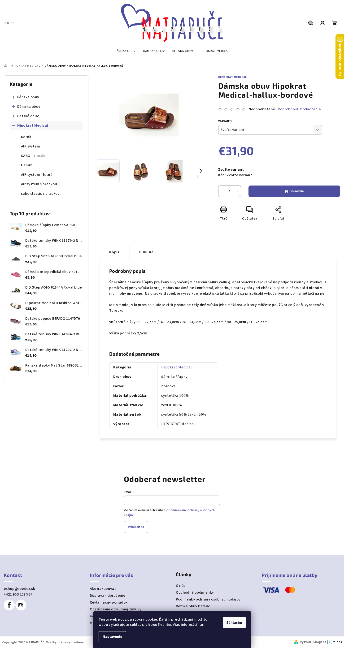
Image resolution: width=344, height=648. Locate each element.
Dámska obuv (28, 106)
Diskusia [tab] (146, 252)
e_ (331, 642)
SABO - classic (33, 155)
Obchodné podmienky (195, 592)
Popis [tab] (114, 252)
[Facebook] (9, 605)
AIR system (30, 146)
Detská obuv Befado (193, 606)
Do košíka (297, 191)
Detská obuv (28, 116)
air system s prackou (39, 184)
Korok (26, 136)
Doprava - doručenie (108, 595)
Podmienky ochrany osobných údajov (208, 599)
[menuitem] (125, 51)
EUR (6, 23)
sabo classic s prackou (40, 193)
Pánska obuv (28, 97)
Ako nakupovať (103, 588)
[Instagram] (20, 605)
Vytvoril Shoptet (313, 642)
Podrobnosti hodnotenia (299, 109)
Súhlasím (234, 622)
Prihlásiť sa (136, 527)
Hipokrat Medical (32, 125)
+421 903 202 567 (18, 594)
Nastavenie (112, 636)
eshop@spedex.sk (19, 588)
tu (201, 624)
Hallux (26, 165)
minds (337, 642)
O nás (181, 585)
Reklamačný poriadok (109, 602)
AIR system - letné (36, 174)
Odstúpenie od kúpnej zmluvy (116, 609)
